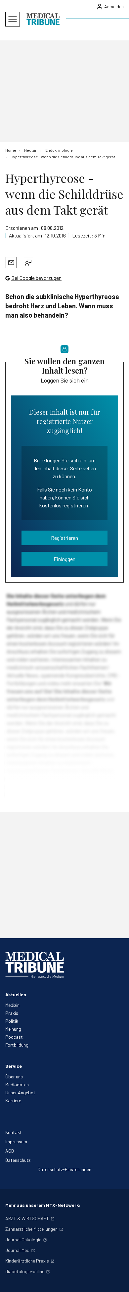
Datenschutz (17, 1160)
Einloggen (64, 559)
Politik (11, 1021)
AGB (9, 1151)
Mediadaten (17, 1084)
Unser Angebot (20, 1092)
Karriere (13, 1100)
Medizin (12, 1005)
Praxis (11, 1013)
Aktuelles (15, 994)
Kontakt (13, 1132)
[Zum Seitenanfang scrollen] (117, 1280)
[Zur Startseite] (43, 19)
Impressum (16, 1141)
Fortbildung (16, 1045)
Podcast (14, 1037)
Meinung (13, 1029)
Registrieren (64, 538)
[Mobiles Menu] (12, 19)
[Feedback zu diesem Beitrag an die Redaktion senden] (28, 262)
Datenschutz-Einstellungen (64, 1169)
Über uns (14, 1076)
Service (13, 1066)
